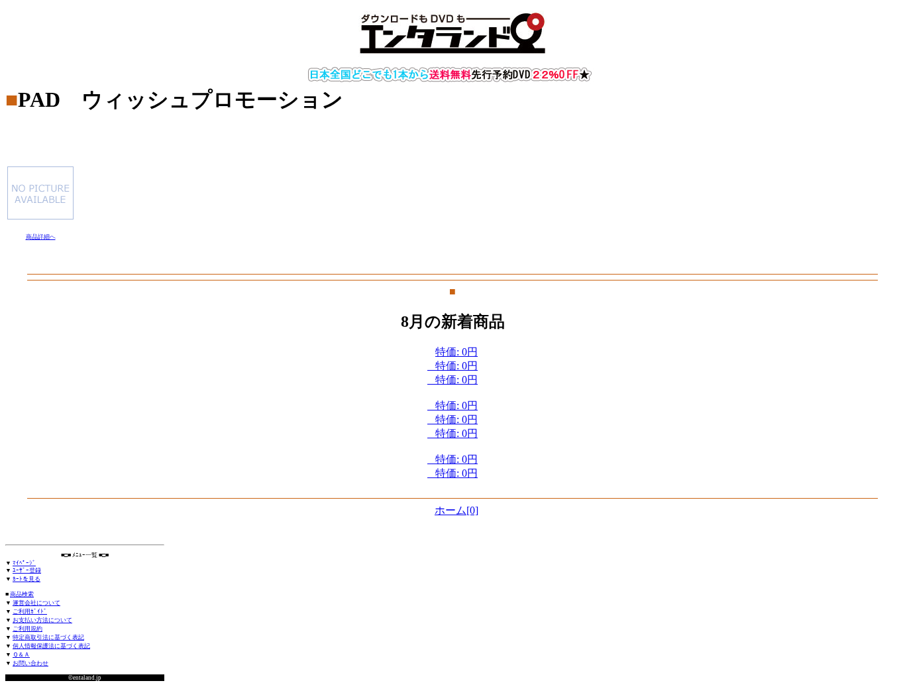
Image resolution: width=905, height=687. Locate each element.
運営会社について (36, 602)
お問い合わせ (30, 663)
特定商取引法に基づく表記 (48, 637)
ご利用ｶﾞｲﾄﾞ (30, 611)
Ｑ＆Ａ (21, 654)
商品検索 (22, 594)
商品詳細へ (41, 236)
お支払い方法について (42, 620)
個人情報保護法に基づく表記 (51, 646)
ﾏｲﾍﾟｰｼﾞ (24, 563)
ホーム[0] (456, 510)
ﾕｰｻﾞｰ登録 (27, 570)
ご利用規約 (27, 628)
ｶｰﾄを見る (26, 579)
